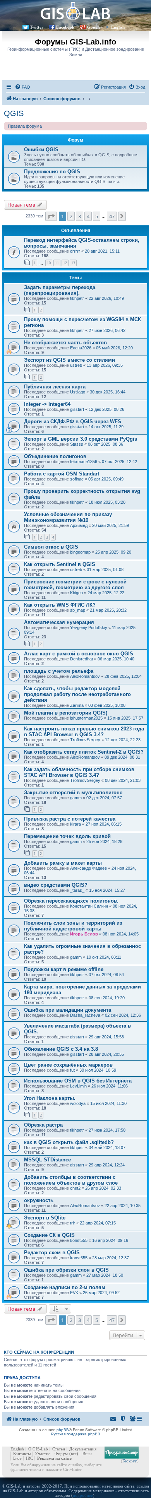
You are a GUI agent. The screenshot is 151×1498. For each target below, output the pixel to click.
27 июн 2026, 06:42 (107, 330)
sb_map (77, 610)
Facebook (65, 27)
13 (73, 262)
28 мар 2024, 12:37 (110, 1257)
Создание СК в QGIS (49, 1235)
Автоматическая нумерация (59, 622)
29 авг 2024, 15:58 (106, 1037)
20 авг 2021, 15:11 (102, 251)
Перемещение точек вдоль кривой (67, 836)
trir (72, 1223)
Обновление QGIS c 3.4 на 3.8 (61, 1049)
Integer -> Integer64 (47, 404)
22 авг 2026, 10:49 (106, 298)
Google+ (95, 27)
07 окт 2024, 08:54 (106, 974)
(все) (73, 1453)
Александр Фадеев (88, 868)
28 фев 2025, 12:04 (123, 676)
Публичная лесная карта (55, 387)
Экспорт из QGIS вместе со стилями (69, 360)
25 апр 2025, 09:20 (113, 552)
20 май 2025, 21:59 (110, 525)
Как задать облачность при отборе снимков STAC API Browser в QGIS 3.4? (79, 772)
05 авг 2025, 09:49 (106, 479)
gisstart (77, 409)
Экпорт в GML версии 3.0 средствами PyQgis (80, 439)
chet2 (75, 1188)
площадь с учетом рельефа (58, 671)
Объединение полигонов (55, 456)
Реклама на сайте (54, 1458)
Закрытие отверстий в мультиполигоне (73, 792)
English (118, 27)
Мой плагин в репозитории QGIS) (65, 713)
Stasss (76, 444)
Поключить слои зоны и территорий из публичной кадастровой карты (73, 926)
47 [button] (112, 216)
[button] (51, 216)
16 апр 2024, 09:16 (110, 1240)
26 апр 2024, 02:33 (103, 1188)
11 (57, 262)
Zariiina (77, 705)
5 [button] (96, 216)
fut (72, 1070)
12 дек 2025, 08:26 (106, 409)
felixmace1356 (83, 461)
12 (65, 262)
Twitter (36, 27)
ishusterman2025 (86, 718)
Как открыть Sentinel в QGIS (59, 564)
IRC (29, 1458)
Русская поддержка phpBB (75, 1434)
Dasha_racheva (85, 1015)
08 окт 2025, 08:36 (105, 444)
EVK (74, 1292)
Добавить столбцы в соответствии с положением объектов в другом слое (71, 1180)
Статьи (58, 1449)
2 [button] (71, 216)
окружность (38, 1200)
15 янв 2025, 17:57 (125, 718)
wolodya (78, 1103)
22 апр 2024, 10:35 (123, 1205)
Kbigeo (76, 592)
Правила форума (25, 126)
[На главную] (75, 10)
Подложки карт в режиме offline (63, 969)
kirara (75, 824)
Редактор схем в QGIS (52, 1252)
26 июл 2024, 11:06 (109, 1086)
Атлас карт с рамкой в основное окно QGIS (78, 654)
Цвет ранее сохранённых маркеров (68, 1065)
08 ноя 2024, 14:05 (121, 934)
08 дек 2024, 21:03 (123, 780)
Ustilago (77, 392)
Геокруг (129, 1461)
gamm (76, 797)
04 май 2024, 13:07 (107, 1147)
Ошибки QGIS (41, 149)
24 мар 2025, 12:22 (106, 592)
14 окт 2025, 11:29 (106, 426)
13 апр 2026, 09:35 (105, 365)
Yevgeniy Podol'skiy (88, 627)
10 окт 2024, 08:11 (103, 957)
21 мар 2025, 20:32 (108, 610)
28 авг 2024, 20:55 (106, 1054)
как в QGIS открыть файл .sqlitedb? (69, 1142)
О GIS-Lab (38, 1449)
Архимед (79, 525)
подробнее (83, 1495)
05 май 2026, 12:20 (114, 347)
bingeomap (80, 552)
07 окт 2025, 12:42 (119, 461)
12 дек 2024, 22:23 (123, 739)
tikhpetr (77, 298)
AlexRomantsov (85, 676)
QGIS (14, 113)
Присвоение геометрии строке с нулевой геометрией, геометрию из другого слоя (75, 584)
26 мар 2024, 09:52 (101, 1292)
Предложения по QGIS (52, 171)
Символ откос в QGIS (51, 547)
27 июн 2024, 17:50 (107, 1130)
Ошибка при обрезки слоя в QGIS (66, 1270)
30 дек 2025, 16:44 (107, 392)
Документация (82, 1449)
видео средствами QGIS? (56, 885)
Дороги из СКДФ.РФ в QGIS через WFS (72, 421)
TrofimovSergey (85, 739)
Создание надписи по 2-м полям (64, 1287)
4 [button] (88, 216)
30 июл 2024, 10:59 (97, 1070)
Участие (42, 1453)
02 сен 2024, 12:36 (123, 1015)
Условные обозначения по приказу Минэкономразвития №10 (68, 517)
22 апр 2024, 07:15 (98, 1223)
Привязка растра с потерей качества (69, 819)
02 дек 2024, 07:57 (104, 797)
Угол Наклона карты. (50, 1098)
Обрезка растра (43, 1125)
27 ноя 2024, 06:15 (104, 824)
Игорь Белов (84, 934)
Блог (17, 1458)
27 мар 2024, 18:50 (104, 1275)
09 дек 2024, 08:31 (122, 757)
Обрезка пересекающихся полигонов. (71, 901)
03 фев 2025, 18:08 (106, 705)
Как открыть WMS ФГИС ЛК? (60, 605)
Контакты (22, 1453)
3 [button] (79, 216)
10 (49, 262)
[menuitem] (22, 87)
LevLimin (78, 1086)
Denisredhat (81, 659)
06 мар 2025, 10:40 (116, 659)
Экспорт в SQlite (44, 1218)
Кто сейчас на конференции (39, 1352)
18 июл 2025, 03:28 (107, 502)
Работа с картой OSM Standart (61, 474)
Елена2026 (80, 347)
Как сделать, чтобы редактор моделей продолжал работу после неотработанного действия (77, 694)
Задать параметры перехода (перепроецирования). (59, 290)
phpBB (63, 1430)
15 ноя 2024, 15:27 (107, 890)
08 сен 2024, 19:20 (107, 997)
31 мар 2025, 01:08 (105, 569)
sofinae (77, 479)
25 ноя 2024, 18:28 (104, 841)
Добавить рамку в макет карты (63, 863)
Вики (87, 1453)
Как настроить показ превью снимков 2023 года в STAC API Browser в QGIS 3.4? (84, 731)
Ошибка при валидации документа (67, 1010)
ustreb (76, 365)
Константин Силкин (89, 906)
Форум (61, 1453)
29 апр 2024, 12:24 (107, 1165)
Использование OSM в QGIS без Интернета (78, 1081)
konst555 (79, 1240)
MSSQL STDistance (47, 1160)
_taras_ (77, 890)
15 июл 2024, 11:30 (108, 1103)
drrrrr (75, 251)
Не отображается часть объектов (65, 342)
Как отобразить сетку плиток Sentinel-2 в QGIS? (84, 752)
